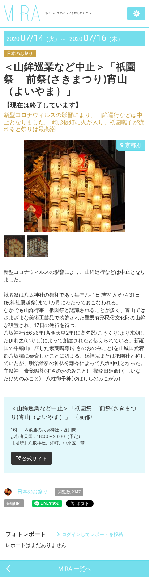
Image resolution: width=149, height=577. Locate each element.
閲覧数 (69, 491)
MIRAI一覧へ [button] (74, 568)
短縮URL (14, 503)
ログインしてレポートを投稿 (92, 534)
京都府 (132, 145)
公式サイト (34, 458)
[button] (136, 13)
